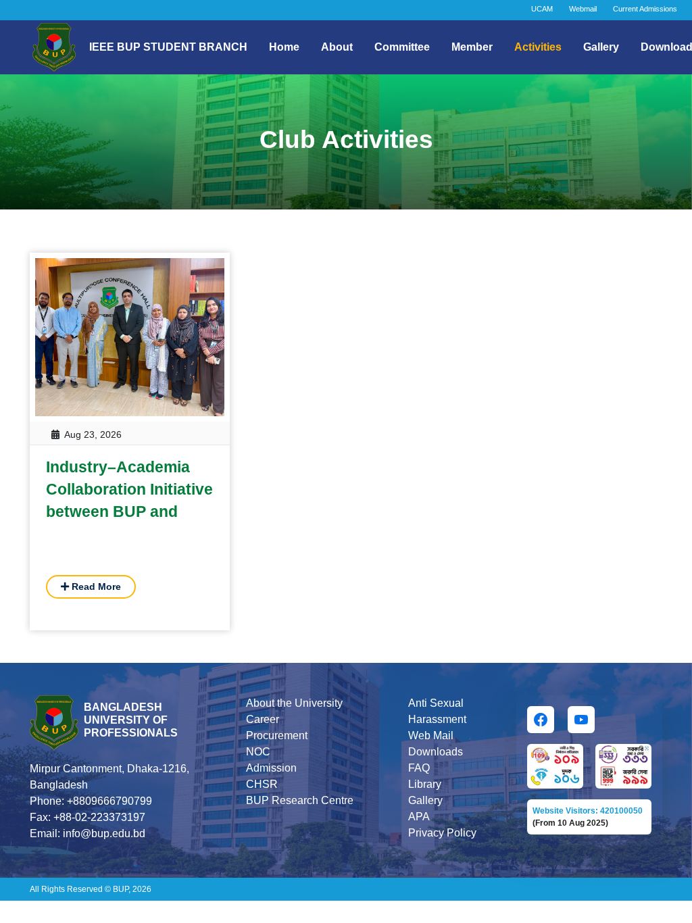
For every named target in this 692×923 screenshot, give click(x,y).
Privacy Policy (442, 833)
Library (424, 784)
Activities (538, 47)
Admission (271, 768)
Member (472, 47)
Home (284, 47)
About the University (294, 703)
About (337, 47)
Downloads (435, 751)
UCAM (542, 9)
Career (262, 719)
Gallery (601, 47)
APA (419, 816)
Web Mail (430, 735)
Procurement (276, 735)
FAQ (419, 768)
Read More (95, 586)
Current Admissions (645, 9)
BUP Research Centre (299, 800)
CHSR (262, 784)
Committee (402, 47)
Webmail (583, 9)
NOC (258, 751)
